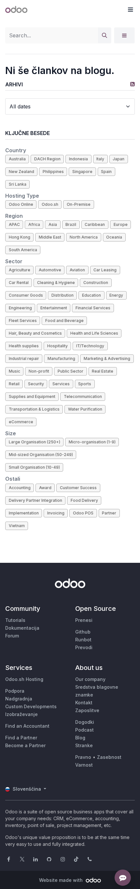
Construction (95, 282)
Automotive (50, 269)
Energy (116, 295)
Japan (118, 158)
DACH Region (47, 158)
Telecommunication (83, 396)
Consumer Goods (26, 295)
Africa (34, 224)
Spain (106, 171)
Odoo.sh (50, 204)
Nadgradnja (18, 698)
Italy (100, 158)
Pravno (83, 757)
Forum (12, 635)
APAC (14, 224)
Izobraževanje (21, 714)
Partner (109, 513)
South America (23, 249)
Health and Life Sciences (94, 333)
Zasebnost (109, 757)
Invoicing (55, 513)
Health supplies (24, 345)
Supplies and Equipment (32, 396)
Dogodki (84, 722)
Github (83, 632)
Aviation (77, 269)
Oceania (114, 237)
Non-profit (39, 371)
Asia (53, 224)
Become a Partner (25, 745)
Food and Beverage (64, 320)
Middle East (50, 237)
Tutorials (15, 620)
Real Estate (102, 371)
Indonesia (78, 158)
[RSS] (132, 84)
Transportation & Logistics (34, 409)
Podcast (84, 730)
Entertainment (53, 307)
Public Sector (70, 371)
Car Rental (19, 282)
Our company (90, 679)
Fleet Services (23, 320)
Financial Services (93, 307)
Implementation (24, 513)
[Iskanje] (104, 35)
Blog (80, 737)
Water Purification (85, 409)
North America (84, 237)
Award (45, 487)
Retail (14, 383)
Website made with (61, 880)
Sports (84, 383)
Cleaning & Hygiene (56, 282)
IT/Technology (90, 345)
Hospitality (57, 345)
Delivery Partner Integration (35, 500)
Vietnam (17, 525)
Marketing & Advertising (107, 358)
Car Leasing (105, 269)
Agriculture (19, 269)
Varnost (84, 765)
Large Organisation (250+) (34, 441)
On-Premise (79, 204)
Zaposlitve (87, 710)
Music (14, 371)
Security (36, 383)
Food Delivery (84, 500)
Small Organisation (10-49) (34, 467)
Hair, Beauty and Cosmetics (35, 333)
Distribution (62, 295)
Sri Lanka (17, 184)
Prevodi (83, 647)
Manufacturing (61, 358)
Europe (121, 224)
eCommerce (21, 421)
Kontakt (83, 702)
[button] (130, 9)
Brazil (70, 224)
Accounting (20, 487)
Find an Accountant (27, 726)
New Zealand (21, 171)
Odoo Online (21, 204)
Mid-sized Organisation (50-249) (41, 454)
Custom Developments (31, 706)
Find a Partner (21, 737)
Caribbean (95, 224)
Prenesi (83, 620)
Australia (17, 158)
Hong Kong (19, 237)
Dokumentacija (22, 628)
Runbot (83, 639)
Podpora (14, 691)
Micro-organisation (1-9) (92, 441)
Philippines (53, 171)
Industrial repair (24, 358)
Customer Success (78, 487)
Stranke (84, 745)
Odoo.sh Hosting (24, 679)
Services (61, 383)
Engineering (20, 307)
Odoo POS (83, 513)
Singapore (82, 171)
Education (91, 295)
